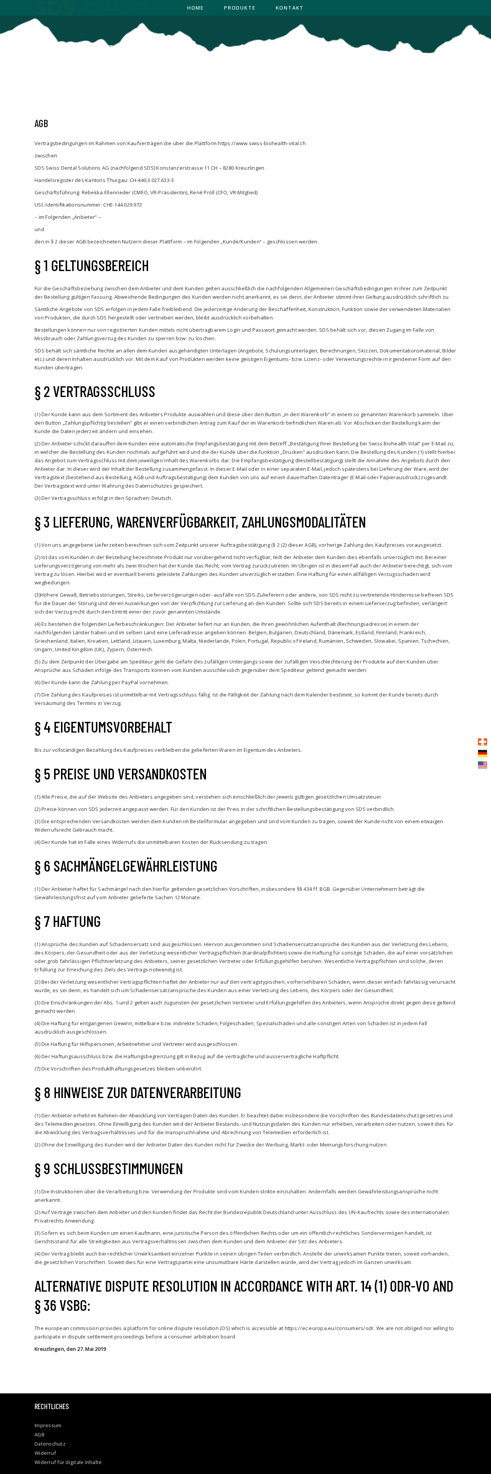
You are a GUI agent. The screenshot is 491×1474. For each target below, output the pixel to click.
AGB (39, 1434)
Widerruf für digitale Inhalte (68, 1462)
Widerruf (45, 1452)
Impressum (48, 1425)
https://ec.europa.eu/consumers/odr (329, 1328)
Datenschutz (50, 1443)
